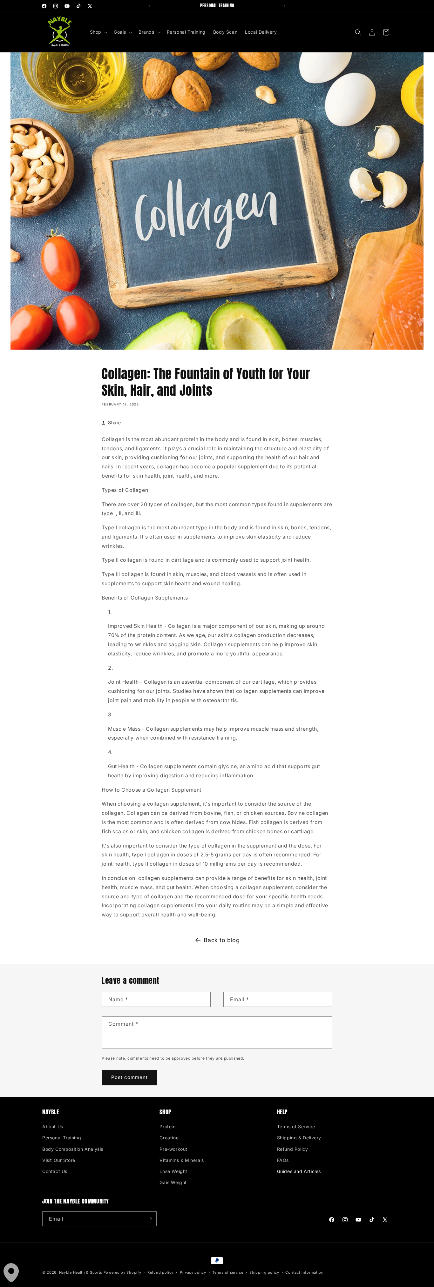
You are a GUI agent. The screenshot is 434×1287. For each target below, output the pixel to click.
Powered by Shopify (122, 1272)
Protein (167, 1126)
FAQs (283, 1160)
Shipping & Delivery (299, 1137)
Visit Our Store (58, 1160)
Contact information (304, 1272)
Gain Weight (173, 1182)
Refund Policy (292, 1149)
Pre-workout (173, 1149)
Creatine (169, 1137)
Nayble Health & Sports (80, 1272)
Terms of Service (296, 1126)
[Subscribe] (149, 1218)
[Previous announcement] (149, 6)
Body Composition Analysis (72, 1149)
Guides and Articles (299, 1171)
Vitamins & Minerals (181, 1160)
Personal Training (61, 1137)
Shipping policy (264, 1272)
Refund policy (160, 1272)
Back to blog (222, 940)
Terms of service (227, 1272)
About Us (52, 1126)
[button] (98, 32)
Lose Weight (173, 1171)
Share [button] (114, 422)
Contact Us (54, 1171)
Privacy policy (193, 1272)
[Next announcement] (285, 6)
